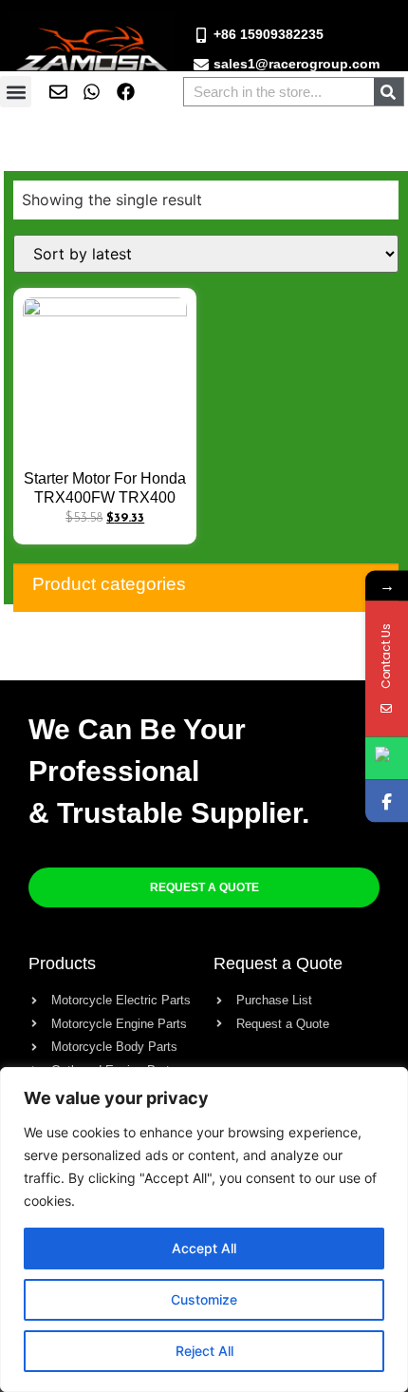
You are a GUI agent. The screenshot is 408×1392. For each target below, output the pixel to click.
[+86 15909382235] (201, 35)
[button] (15, 91)
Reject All (204, 1351)
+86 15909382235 (268, 34)
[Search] (388, 91)
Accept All (204, 1248)
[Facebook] (386, 800)
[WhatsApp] (386, 757)
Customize (204, 1299)
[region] (204, 1229)
